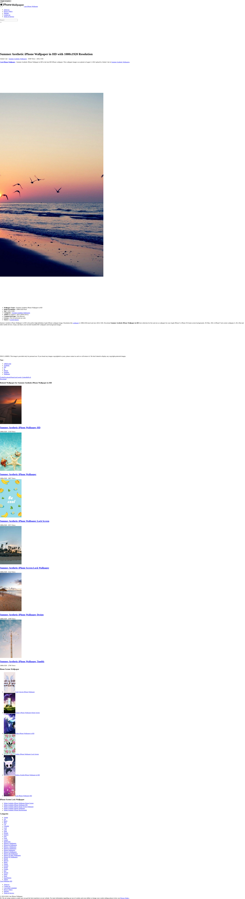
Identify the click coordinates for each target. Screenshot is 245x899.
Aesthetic (6, 365)
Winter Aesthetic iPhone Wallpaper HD (16, 805)
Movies (6, 860)
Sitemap (6, 13)
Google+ (19, 377)
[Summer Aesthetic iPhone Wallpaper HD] (11, 423)
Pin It (29, 377)
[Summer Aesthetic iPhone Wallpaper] (11, 470)
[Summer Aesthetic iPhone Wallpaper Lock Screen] (11, 517)
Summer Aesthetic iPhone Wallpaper (18, 474)
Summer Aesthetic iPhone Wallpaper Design (22, 614)
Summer (6, 372)
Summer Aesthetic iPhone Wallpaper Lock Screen (24, 521)
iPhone (6, 370)
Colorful (6, 826)
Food (5, 838)
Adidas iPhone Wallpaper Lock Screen (27, 754)
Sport (5, 876)
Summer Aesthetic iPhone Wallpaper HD (20, 427)
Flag (5, 836)
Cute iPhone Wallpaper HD (23, 796)
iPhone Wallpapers (9, 850)
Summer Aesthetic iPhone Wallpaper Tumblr (22, 661)
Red (5, 871)
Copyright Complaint (10, 888)
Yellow (6, 879)
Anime (6, 817)
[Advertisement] (57, 37)
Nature (6, 864)
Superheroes (7, 878)
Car (5, 824)
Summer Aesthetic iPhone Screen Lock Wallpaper (24, 568)
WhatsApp (13, 377)
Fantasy (6, 835)
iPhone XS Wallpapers (11, 857)
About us (6, 10)
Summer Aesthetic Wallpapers (18, 59)
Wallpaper (7, 374)
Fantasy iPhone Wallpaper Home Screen (27, 713)
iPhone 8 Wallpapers (10, 848)
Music (6, 862)
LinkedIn (25, 377)
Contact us (7, 15)
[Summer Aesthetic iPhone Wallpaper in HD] (122, 185)
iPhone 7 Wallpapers (10, 847)
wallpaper (76, 323)
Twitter (2, 377)
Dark (5, 831)
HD (5, 367)
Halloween (7, 841)
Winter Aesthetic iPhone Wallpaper (14, 808)
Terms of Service (9, 16)
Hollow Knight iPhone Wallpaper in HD (27, 775)
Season (6, 872)
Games (6, 840)
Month (6, 859)
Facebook (7, 377)
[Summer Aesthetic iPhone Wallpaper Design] (11, 610)
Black (5, 821)
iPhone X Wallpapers (10, 852)
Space (5, 874)
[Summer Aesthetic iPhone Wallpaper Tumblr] (11, 657)
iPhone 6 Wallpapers (10, 843)
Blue (5, 822)
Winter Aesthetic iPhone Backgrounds (15, 810)
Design (6, 833)
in (4, 369)
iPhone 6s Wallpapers (10, 845)
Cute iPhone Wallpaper (31, 6)
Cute (5, 829)
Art (5, 819)
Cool (5, 828)
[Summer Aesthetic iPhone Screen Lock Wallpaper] (11, 564)
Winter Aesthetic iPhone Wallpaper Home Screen (18, 803)
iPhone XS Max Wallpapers (12, 855)
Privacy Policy (8, 11)
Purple (6, 867)
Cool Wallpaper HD (6, 881)
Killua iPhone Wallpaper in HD (24, 733)
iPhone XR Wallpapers (11, 853)
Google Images (14, 320)
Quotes (6, 869)
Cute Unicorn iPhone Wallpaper (25, 692)
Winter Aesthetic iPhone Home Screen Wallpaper (18, 807)
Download (3, 379)
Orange (6, 866)
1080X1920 (7, 364)
